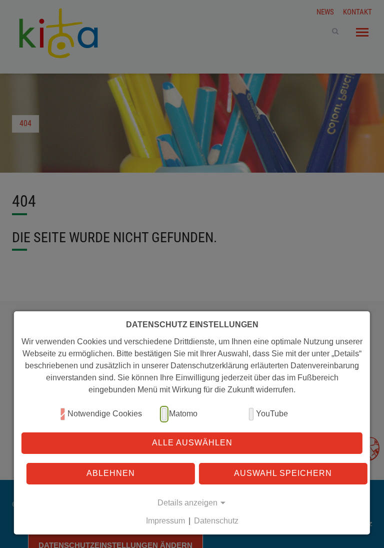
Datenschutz (216, 520)
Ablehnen (110, 473)
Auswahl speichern (283, 473)
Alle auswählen (192, 442)
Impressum (165, 520)
